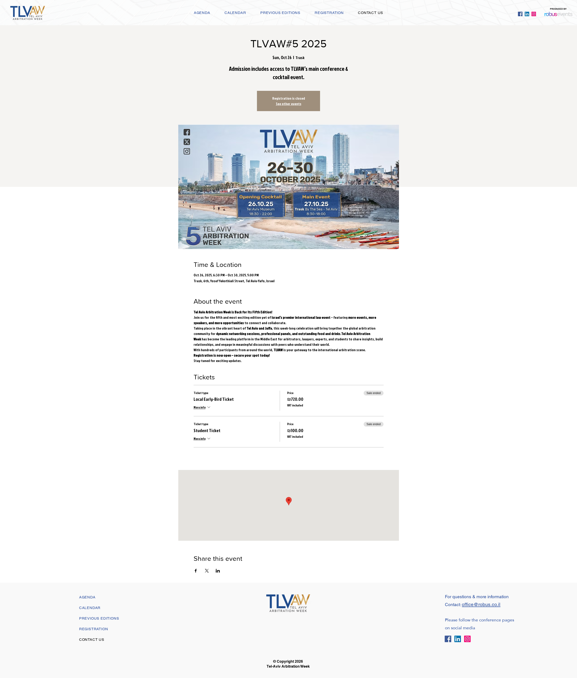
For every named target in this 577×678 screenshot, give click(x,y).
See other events (288, 103)
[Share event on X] (207, 571)
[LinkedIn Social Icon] (527, 14)
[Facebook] (520, 14)
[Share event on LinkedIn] (218, 571)
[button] (280, 12)
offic (466, 604)
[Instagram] (533, 14)
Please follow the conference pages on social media (479, 624)
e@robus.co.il (485, 604)
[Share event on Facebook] (196, 571)
